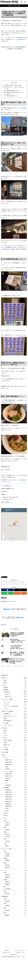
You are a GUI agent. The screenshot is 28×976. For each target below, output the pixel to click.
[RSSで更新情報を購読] (20, 593)
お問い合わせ (14, 954)
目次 (12, 82)
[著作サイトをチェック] (7, 590)
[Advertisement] (14, 65)
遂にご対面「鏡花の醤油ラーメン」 (11, 95)
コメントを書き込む (14, 628)
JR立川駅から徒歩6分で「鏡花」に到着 (12, 85)
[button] (24, 481)
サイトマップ (8, 952)
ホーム (7, 950)
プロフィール (21, 952)
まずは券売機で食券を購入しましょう (12, 90)
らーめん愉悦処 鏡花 (20, 39)
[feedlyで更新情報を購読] (7, 593)
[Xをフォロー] (20, 590)
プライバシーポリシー (21, 950)
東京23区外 (5, 577)
